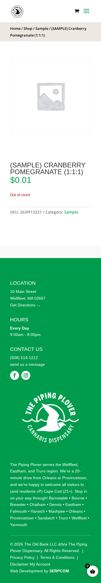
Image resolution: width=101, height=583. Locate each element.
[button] (86, 15)
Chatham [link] (37, 504)
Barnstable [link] (58, 498)
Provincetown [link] (74, 478)
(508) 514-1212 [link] (24, 357)
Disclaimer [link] (19, 564)
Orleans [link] (49, 478)
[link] (17, 11)
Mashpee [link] (57, 511)
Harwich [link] (38, 511)
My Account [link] (40, 564)
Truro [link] (40, 471)
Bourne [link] (78, 498)
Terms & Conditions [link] (57, 557)
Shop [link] (28, 28)
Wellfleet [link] (69, 464)
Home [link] (15, 28)
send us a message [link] (27, 364)
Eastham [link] (18, 471)
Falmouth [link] (18, 511)
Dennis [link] (55, 504)
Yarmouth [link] (18, 525)
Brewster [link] (18, 504)
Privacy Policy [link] (22, 557)
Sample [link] (41, 28)
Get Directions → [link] (25, 305)
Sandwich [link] (46, 518)
